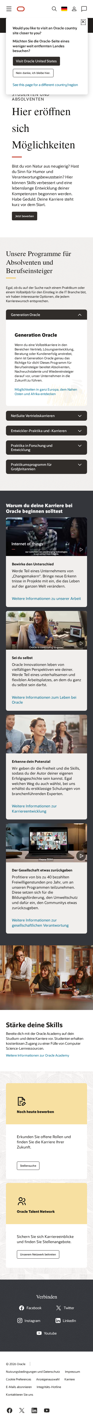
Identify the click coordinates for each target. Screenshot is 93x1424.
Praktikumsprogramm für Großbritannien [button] (31, 466)
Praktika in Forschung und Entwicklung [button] (31, 447)
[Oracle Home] (21, 9)
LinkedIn (69, 1320)
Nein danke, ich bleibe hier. (33, 73)
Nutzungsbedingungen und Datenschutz (33, 1371)
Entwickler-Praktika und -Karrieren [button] (38, 431)
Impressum (72, 1371)
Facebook (34, 1308)
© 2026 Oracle (15, 1364)
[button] (9, 9)
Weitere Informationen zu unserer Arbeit (46, 598)
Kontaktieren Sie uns (19, 1394)
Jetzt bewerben (24, 216)
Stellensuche (26, 1165)
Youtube (50, 1333)
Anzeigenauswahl (48, 1379)
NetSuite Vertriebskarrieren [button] (33, 416)
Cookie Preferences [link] (18, 1379)
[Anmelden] (74, 9)
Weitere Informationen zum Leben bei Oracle (44, 700)
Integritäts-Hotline (49, 1387)
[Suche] (54, 9)
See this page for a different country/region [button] (45, 85)
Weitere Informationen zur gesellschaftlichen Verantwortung (40, 923)
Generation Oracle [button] (25, 315)
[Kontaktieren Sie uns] (84, 9)
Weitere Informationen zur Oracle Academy (37, 1055)
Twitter (69, 1308)
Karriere (69, 1379)
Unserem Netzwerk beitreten (36, 1253)
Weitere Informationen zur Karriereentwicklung (34, 808)
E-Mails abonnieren (19, 1387)
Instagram (32, 1320)
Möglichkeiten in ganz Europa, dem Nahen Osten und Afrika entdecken (46, 391)
